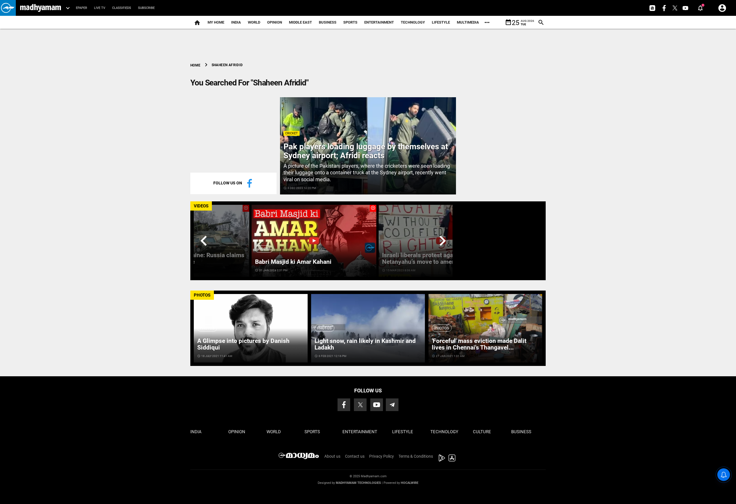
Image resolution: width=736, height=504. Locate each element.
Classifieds (121, 8)
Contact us (355, 456)
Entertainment (379, 22)
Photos (207, 328)
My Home (216, 22)
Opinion (274, 22)
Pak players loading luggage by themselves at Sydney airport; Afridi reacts (365, 151)
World (254, 22)
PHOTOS (202, 295)
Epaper (81, 8)
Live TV (99, 8)
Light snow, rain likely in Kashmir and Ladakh (365, 344)
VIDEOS (201, 206)
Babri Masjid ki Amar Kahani (293, 261)
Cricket (291, 133)
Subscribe (146, 8)
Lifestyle (441, 22)
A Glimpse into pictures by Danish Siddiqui (243, 344)
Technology (413, 22)
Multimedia (468, 22)
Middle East (300, 22)
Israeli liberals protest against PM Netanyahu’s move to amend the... (428, 258)
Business (327, 22)
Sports (350, 22)
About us (332, 456)
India (236, 22)
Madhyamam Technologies (358, 483)
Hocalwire (409, 483)
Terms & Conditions (415, 456)
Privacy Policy (381, 456)
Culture (482, 431)
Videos (264, 249)
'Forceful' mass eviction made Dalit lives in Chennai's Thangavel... (479, 344)
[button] (8, 8)
